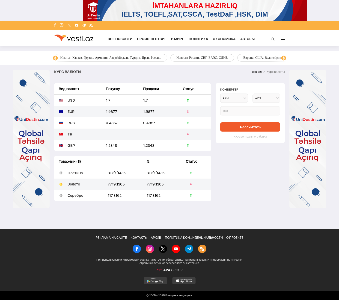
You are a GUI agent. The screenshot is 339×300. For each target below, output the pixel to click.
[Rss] (91, 26)
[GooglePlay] (155, 280)
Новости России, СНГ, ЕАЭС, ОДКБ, (202, 57)
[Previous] (55, 58)
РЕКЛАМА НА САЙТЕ (111, 237)
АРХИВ (156, 237)
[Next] (283, 58)
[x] (69, 26)
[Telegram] (84, 26)
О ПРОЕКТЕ (234, 237)
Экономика (224, 39)
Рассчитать (250, 127)
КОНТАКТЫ (139, 237)
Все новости (120, 39)
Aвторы (247, 39)
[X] (163, 249)
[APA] (169, 270)
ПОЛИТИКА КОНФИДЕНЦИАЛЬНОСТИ (194, 237)
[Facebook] (55, 25)
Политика (198, 39)
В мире (177, 39)
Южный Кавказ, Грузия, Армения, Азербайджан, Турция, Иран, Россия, (110, 57)
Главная (256, 72)
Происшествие (152, 39)
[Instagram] (61, 25)
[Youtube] (76, 26)
